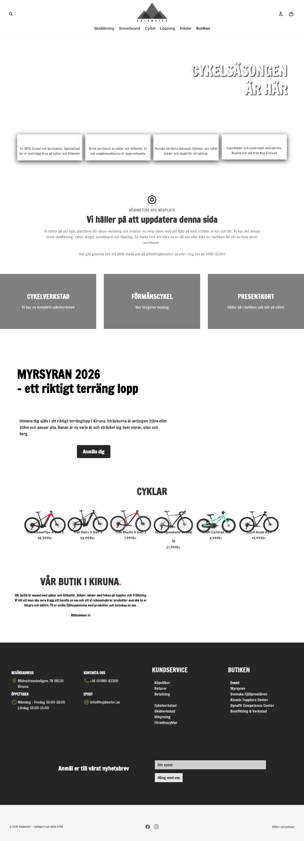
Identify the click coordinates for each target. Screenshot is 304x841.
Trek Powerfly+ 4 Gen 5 (45, 532)
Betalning (162, 694)
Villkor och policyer (283, 827)
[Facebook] (148, 827)
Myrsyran (237, 688)
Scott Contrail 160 (216, 532)
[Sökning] (11, 14)
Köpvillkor (162, 682)
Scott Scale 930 (258, 532)
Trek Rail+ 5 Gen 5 (87, 532)
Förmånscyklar (165, 722)
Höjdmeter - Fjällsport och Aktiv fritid (41, 827)
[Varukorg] (291, 14)
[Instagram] (156, 827)
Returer (160, 688)
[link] (48, 301)
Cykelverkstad (165, 705)
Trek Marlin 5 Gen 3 (130, 532)
